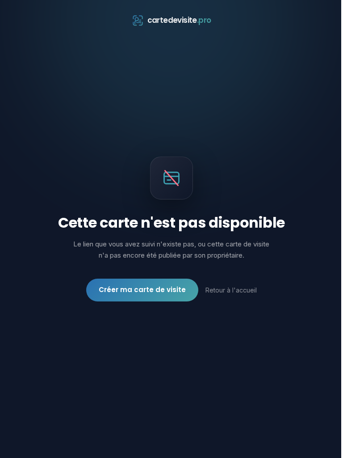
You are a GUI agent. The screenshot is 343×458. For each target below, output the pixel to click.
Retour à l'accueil (231, 290)
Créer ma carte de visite (142, 289)
